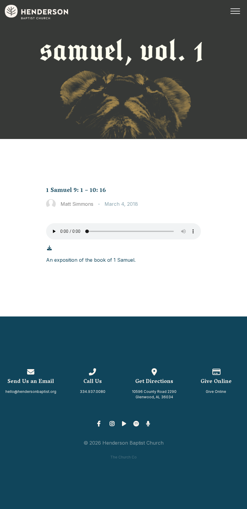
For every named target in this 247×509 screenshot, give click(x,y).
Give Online (216, 391)
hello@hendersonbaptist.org (30, 391)
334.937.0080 (92, 391)
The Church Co (123, 457)
